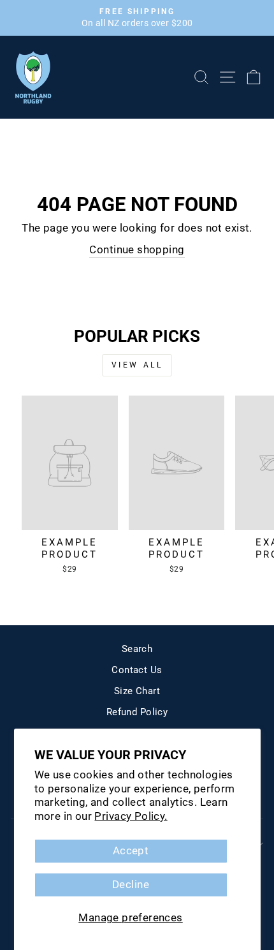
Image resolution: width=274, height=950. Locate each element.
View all (137, 364)
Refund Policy (137, 712)
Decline (130, 885)
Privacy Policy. (130, 816)
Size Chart (137, 691)
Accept (130, 851)
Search (137, 649)
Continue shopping (136, 250)
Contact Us (137, 670)
